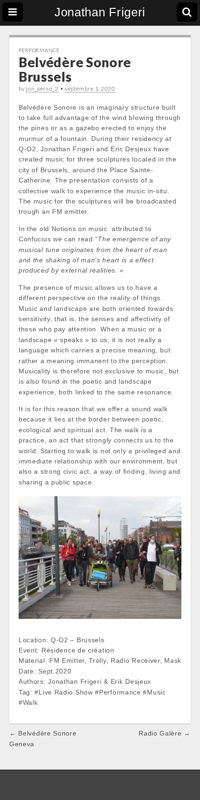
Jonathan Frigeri (100, 12)
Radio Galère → (165, 733)
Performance (39, 50)
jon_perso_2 (42, 88)
